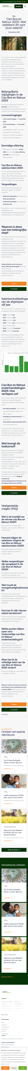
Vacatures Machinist (6, 1008)
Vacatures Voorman (6, 1010)
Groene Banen (5, 1027)
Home (3, 1022)
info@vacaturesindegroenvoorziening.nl (12, 1038)
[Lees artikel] (14, 885)
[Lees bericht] (14, 756)
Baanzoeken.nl (5, 1047)
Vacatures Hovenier (6, 1001)
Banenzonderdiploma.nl (7, 1044)
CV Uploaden (14, 289)
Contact (3, 1031)
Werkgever (4, 1029)
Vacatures (14, 283)
